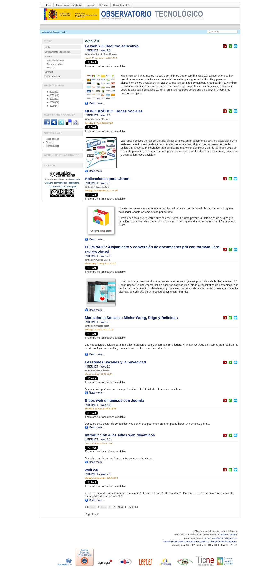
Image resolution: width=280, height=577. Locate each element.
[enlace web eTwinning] (165, 566)
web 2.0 (91, 470)
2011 (51, 99)
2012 (51, 95)
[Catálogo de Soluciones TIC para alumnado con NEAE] (205, 566)
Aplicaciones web (55, 60)
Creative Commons (227, 534)
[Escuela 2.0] (65, 566)
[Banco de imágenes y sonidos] (225, 566)
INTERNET (92, 50)
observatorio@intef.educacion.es (221, 538)
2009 (51, 106)
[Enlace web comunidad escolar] (125, 566)
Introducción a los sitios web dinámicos (120, 435)
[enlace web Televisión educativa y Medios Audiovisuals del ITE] (185, 566)
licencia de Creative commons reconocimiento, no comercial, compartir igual (62, 183)
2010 (51, 102)
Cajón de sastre (121, 5)
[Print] (230, 47)
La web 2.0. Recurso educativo (112, 46)
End (131, 507)
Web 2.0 (105, 50)
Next (120, 507)
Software (103, 5)
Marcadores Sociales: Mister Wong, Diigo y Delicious (131, 318)
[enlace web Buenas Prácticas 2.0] (85, 566)
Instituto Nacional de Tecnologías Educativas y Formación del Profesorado (200, 541)
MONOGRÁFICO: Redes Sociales (114, 111)
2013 (51, 92)
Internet (90, 5)
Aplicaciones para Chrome (108, 179)
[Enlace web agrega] (105, 566)
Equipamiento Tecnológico (69, 5)
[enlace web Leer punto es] (145, 566)
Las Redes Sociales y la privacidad (115, 362)
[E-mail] (235, 47)
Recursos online (55, 64)
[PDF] (225, 47)
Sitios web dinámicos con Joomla (114, 400)
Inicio (48, 5)
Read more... (96, 103)
